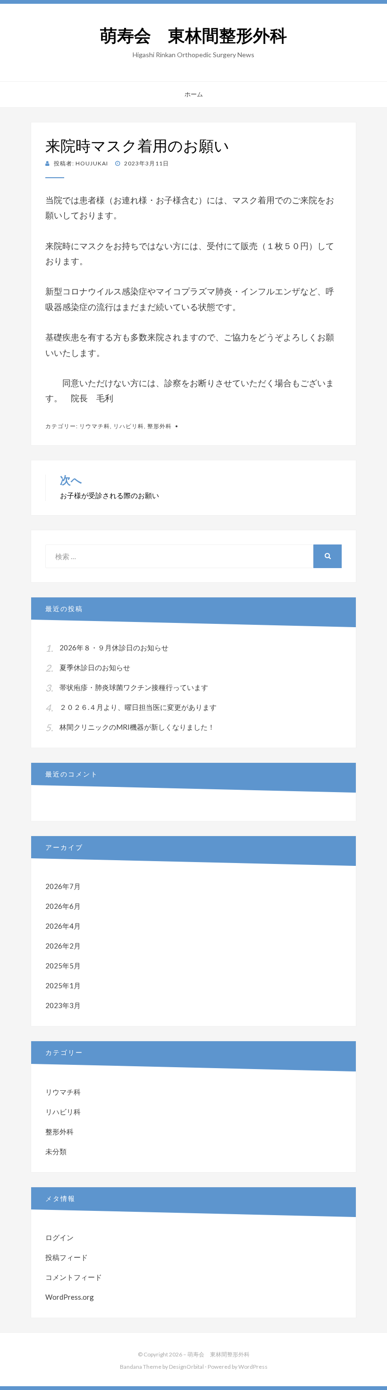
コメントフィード (73, 1277)
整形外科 (159, 426)
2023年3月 (63, 1005)
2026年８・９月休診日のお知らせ (113, 647)
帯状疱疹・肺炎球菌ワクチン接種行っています (133, 687)
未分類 (56, 1151)
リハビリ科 (128, 426)
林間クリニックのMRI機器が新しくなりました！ (137, 727)
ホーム (194, 94)
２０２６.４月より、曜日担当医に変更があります (138, 707)
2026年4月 (63, 926)
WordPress (253, 1366)
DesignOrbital (186, 1366)
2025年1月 (63, 985)
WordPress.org (69, 1297)
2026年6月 (63, 906)
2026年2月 (63, 945)
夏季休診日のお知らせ (94, 667)
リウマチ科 (94, 426)
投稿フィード (66, 1257)
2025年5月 (63, 965)
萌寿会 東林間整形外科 (193, 35)
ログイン (59, 1237)
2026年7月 (63, 886)
